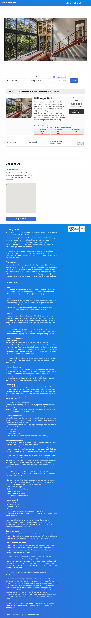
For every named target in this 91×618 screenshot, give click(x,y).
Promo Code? (60, 77)
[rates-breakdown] (36, 142)
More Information (40, 125)
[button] (7, 107)
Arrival (10, 77)
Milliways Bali (9, 2)
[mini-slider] (19, 107)
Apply (74, 80)
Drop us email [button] (21, 219)
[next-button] (70, 127)
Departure (36, 77)
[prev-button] (47, 127)
